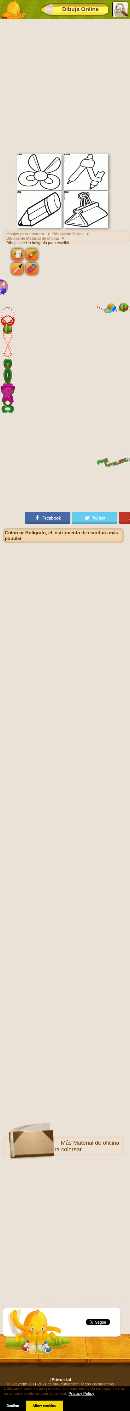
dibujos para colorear (25, 234)
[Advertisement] (65, 85)
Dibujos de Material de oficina (32, 238)
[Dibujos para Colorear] (14, 9)
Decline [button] (13, 1406)
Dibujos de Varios (68, 234)
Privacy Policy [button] (81, 1393)
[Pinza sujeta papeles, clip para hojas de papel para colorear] (86, 226)
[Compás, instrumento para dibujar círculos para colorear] (86, 189)
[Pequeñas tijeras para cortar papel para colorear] (39, 189)
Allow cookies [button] (44, 1406)
